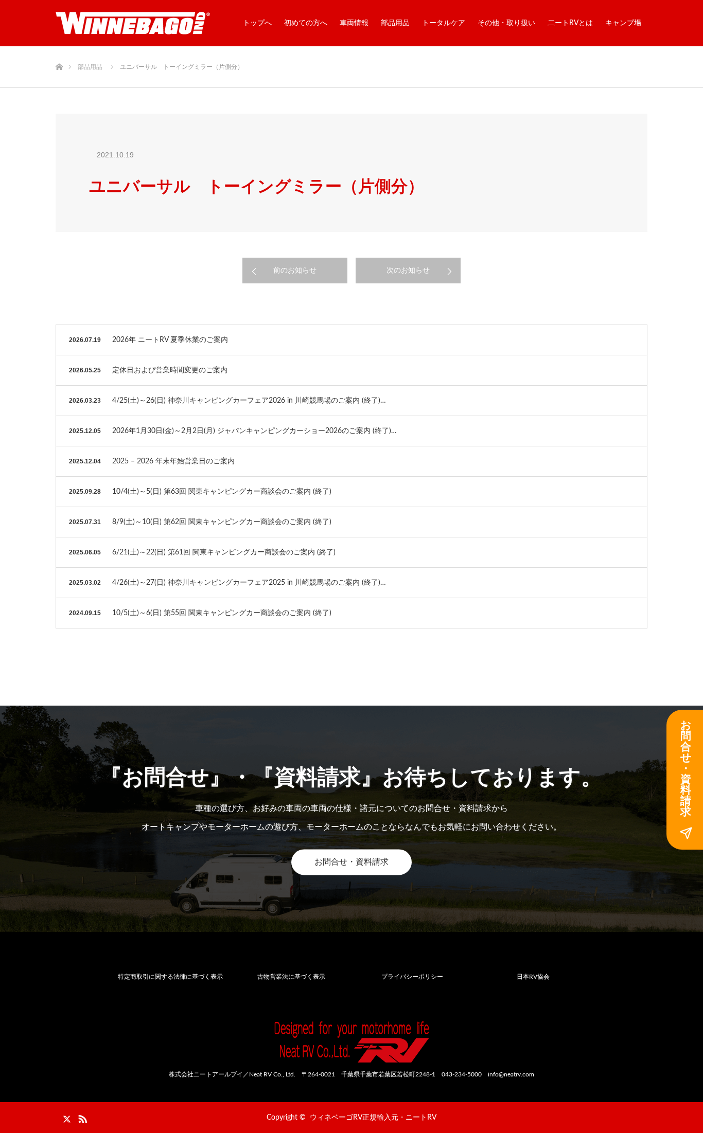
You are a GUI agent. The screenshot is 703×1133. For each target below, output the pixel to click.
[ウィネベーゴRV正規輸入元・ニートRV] (133, 23)
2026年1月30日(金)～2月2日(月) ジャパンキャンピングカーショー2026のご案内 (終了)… (254, 431)
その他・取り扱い (506, 23)
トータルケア (443, 23)
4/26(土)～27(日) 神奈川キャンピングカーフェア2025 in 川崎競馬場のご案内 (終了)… (249, 582)
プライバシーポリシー (412, 977)
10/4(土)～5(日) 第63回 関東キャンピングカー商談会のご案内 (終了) (221, 491)
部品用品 (395, 23)
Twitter (63, 1117)
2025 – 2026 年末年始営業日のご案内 (173, 461)
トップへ (257, 23)
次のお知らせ (408, 270)
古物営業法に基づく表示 (291, 977)
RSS (81, 1117)
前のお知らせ (295, 270)
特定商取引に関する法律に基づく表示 (170, 977)
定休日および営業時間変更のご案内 (169, 370)
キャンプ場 (623, 23)
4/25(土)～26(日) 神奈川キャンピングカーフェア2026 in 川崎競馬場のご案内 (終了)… (249, 400)
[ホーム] (59, 50)
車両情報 (354, 23)
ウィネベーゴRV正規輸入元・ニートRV (373, 1117)
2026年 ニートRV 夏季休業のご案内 (170, 340)
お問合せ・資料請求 (351, 862)
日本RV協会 (533, 977)
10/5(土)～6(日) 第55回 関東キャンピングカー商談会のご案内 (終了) (221, 613)
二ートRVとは (570, 23)
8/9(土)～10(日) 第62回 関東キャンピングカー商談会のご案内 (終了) (221, 522)
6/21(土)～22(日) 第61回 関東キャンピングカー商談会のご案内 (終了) (224, 552)
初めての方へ (305, 23)
